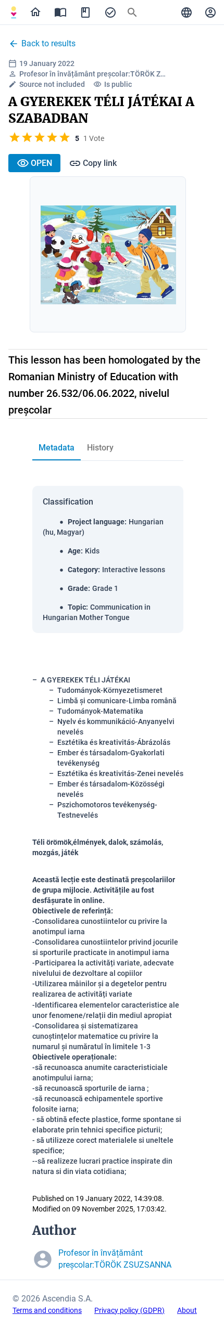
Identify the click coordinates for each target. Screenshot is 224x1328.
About (187, 1310)
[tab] (13, 12)
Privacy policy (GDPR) (129, 1310)
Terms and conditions (47, 1310)
